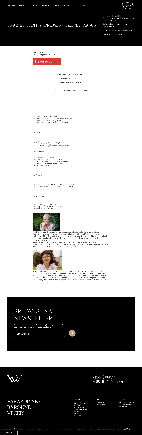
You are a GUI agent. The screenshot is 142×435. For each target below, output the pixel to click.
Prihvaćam (9, 433)
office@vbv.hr (104, 377)
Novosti (22, 6)
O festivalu (33, 6)
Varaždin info (47, 6)
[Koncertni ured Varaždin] (127, 5)
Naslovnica (11, 6)
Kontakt (65, 6)
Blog (57, 6)
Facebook (101, 403)
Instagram (101, 404)
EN (84, 5)
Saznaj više (126, 430)
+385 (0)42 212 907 (108, 381)
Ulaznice (75, 6)
